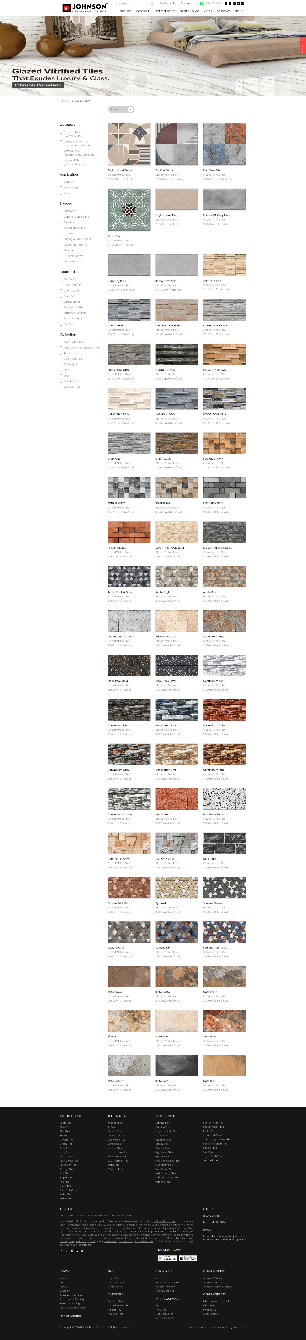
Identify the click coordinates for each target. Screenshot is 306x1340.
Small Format (115, 1286)
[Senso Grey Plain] (177, 265)
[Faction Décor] (177, 144)
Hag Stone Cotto (165, 814)
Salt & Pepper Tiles (118, 1160)
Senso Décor (116, 236)
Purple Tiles (66, 1177)
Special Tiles (210, 1147)
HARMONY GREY (165, 414)
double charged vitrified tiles (135, 1241)
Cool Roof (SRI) (73, 285)
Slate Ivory (162, 1036)
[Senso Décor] (129, 210)
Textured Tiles (210, 1160)
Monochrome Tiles (118, 1152)
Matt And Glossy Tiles (167, 1160)
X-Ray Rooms (72, 261)
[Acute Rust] (224, 576)
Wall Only (69, 182)
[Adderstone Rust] (224, 621)
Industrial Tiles (115, 1313)
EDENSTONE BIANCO (215, 325)
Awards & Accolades (167, 1282)
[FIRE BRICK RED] (129, 532)
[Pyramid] (177, 887)
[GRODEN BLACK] (177, 354)
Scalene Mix (162, 947)
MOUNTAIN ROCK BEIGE (170, 548)
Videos (208, 11)
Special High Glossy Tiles (217, 1139)
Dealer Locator (168, 3)
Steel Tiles (208, 1152)
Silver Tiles (65, 1185)
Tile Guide (160, 1309)
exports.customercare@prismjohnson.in (226, 1239)
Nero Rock (209, 859)
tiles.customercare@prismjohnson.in (224, 1236)
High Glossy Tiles (164, 1156)
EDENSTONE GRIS (118, 370)
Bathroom (70, 211)
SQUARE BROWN (213, 459)
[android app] (167, 1258)
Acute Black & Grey (120, 592)
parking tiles (67, 1241)
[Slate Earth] (224, 976)
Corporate (223, 11)
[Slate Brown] (129, 976)
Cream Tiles (66, 1139)
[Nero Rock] (224, 843)
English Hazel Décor (120, 170)
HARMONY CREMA (119, 414)
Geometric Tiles (116, 1139)
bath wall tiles (185, 1234)
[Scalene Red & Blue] (224, 932)
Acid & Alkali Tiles (74, 342)
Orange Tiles (67, 1169)
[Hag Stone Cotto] (177, 798)
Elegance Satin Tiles (166, 1131)
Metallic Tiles (67, 1156)
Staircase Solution (75, 313)
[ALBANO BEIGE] (224, 265)
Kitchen (68, 233)
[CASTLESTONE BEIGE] (177, 310)
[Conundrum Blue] (177, 710)
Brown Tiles (66, 1135)
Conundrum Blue (165, 725)
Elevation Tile (72, 381)
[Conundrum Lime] (177, 754)
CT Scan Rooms (73, 256)
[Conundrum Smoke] (129, 798)
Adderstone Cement (120, 636)
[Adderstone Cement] (129, 621)
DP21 (66, 375)
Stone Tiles (114, 1164)
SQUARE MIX (163, 503)
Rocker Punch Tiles (213, 1126)
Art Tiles (112, 1127)
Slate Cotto (162, 992)
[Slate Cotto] (177, 976)
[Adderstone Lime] (177, 621)
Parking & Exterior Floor (77, 239)
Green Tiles (66, 1143)
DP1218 (67, 370)
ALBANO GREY (116, 325)
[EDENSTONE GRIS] (129, 354)
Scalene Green (212, 903)
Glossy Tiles (162, 1143)
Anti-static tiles (184, 1238)
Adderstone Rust (213, 636)
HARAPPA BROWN (119, 859)
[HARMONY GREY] (177, 398)
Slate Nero (161, 1081)
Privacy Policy (224, 1327)
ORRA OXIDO (163, 459)
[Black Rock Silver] (177, 665)
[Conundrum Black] (129, 710)
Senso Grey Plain (165, 281)
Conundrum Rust (213, 770)
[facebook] (225, 3)
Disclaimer (240, 1327)
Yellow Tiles (66, 1198)
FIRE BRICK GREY (213, 503)
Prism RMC (209, 1305)
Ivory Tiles (65, 1152)
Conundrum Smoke (120, 814)
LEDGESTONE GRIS (214, 414)
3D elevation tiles (96, 1234)
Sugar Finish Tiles (212, 1156)
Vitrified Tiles (114, 1309)
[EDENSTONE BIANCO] (224, 310)
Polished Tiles (162, 1181)
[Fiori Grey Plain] (129, 265)
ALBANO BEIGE (212, 280)
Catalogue (142, 11)
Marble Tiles (114, 1143)
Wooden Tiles (115, 1169)
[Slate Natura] (129, 1065)
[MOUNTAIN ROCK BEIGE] (177, 532)
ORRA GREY (115, 459)
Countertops (72, 290)
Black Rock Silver (165, 681)
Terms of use (207, 1327)
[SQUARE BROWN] (224, 443)
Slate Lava (209, 1036)
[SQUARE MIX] (177, 487)
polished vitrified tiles (90, 1238)
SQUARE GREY (116, 503)
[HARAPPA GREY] (177, 843)
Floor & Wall (71, 187)
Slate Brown (115, 992)
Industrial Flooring (74, 228)
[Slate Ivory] (177, 1021)
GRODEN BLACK (165, 370)
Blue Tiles (65, 1131)
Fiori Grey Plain (117, 281)
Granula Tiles (162, 1148)
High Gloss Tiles (164, 1152)
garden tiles (109, 1241)
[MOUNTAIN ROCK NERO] (224, 532)
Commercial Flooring (76, 217)
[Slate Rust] (224, 1065)
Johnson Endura (212, 1278)
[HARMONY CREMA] (129, 398)
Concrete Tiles (116, 1135)
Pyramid (160, 903)
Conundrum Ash (213, 681)
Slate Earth (210, 992)
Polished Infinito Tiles (166, 1177)
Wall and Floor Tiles (164, 1221)
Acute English (163, 592)
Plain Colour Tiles (117, 1156)
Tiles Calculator (164, 1313)
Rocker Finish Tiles (213, 1122)
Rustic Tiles (209, 1131)
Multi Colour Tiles (69, 1160)
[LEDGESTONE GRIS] (224, 398)
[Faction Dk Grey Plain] (224, 199)
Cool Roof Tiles (73, 359)
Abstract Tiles (115, 1122)
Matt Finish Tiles (164, 1164)
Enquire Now (302, 46)
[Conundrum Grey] (129, 754)
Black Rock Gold (118, 681)
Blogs (158, 1305)
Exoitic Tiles (161, 1135)
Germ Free (70, 296)
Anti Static (70, 279)
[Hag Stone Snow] (224, 798)
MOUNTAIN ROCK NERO (217, 548)
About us (160, 1278)
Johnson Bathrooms (215, 1282)
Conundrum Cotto (214, 725)
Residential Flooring (75, 245)
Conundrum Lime (166, 770)
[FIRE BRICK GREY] (224, 487)
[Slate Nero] (177, 1065)
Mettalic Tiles (115, 1148)
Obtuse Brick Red (118, 903)
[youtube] (242, 3)
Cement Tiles (115, 1131)
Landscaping (72, 302)
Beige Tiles (66, 1122)
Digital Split (70, 364)
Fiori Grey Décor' (213, 170)
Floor (66, 193)
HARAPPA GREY (164, 859)
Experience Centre (164, 11)
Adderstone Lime (166, 636)
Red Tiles (64, 1181)
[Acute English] (177, 576)
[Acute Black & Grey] (129, 576)
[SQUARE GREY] (129, 487)
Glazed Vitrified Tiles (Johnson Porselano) (77, 143)
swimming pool (85, 1241)
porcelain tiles (68, 1238)
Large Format (115, 1278)
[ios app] (188, 1258)
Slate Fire (113, 1036)
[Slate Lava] (224, 1021)
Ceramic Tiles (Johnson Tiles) (73, 134)
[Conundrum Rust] (224, 754)
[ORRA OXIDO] (177, 443)
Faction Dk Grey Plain (216, 215)
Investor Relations (165, 1286)
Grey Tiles (65, 1148)
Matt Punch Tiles (164, 1169)
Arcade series (72, 353)
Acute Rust (210, 592)
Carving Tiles (162, 1122)
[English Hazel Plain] (177, 199)
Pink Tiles (64, 1173)
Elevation (69, 222)
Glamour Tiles (163, 1139)
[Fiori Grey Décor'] (224, 144)
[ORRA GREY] (129, 443)
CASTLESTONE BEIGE (168, 325)
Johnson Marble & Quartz (217, 1286)
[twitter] (229, 3)
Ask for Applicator (165, 1318)
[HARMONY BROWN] (224, 354)
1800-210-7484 (212, 1216)
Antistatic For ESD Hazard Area (82, 347)
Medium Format (117, 1282)
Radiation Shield (74, 307)
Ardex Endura (210, 1313)
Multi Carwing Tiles (165, 1173)
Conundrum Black (119, 725)
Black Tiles (65, 1127)
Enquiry (239, 11)
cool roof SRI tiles (164, 1238)
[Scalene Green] (224, 887)
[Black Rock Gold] (129, 665)
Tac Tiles (69, 324)
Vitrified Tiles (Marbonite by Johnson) (79, 153)
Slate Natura (115, 1081)
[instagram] (233, 3)
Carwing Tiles (162, 1127)
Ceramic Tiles (115, 1301)
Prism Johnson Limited (216, 1301)
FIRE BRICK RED (117, 548)
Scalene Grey (116, 947)
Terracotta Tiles (68, 1190)
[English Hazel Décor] (129, 144)
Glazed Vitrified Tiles (119, 1305)
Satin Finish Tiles (212, 1135)
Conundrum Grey (118, 770)
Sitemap (193, 1327)
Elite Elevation (118, 109)
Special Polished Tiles (215, 1143)
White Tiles (65, 1194)
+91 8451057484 (212, 3)
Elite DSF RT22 (72, 387)
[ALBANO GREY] (129, 310)
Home (63, 101)
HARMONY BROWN (214, 370)
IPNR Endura (209, 1309)
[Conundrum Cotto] (224, 710)
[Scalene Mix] (177, 932)
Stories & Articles (164, 1290)
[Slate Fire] (129, 1021)
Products (125, 11)
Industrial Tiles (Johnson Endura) (75, 162)
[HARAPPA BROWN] (129, 843)
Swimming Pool (73, 318)
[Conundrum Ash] (224, 665)
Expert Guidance (189, 11)
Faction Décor (164, 170)
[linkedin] (238, 3)
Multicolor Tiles (68, 1164)
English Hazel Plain (166, 215)
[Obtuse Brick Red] (129, 887)
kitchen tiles (169, 1234)
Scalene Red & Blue (215, 947)
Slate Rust (209, 1081)
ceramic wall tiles (75, 1234)
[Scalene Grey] (129, 932)
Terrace (68, 250)
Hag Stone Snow (213, 814)
